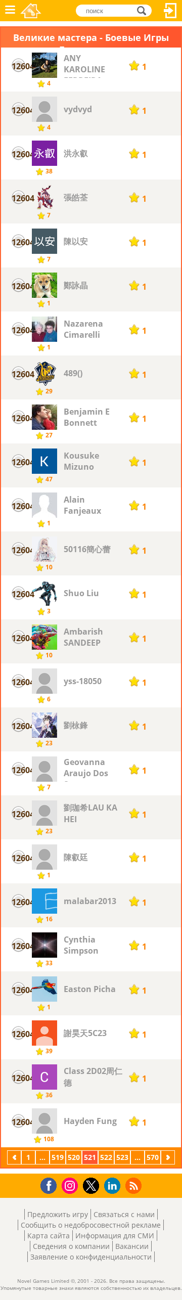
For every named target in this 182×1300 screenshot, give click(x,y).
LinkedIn (114, 1186)
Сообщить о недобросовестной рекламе (91, 1225)
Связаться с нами (124, 1214)
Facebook (51, 1184)
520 (74, 1157)
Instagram (71, 1185)
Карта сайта (48, 1235)
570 (153, 1157)
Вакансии (132, 1246)
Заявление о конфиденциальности (91, 1257)
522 (106, 1157)
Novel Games (30, 10)
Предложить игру (57, 1214)
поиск (144, 10)
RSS (134, 1185)
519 (58, 1157)
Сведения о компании (71, 1246)
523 (122, 1157)
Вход (170, 10)
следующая (169, 1157)
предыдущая (15, 1157)
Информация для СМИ (114, 1235)
